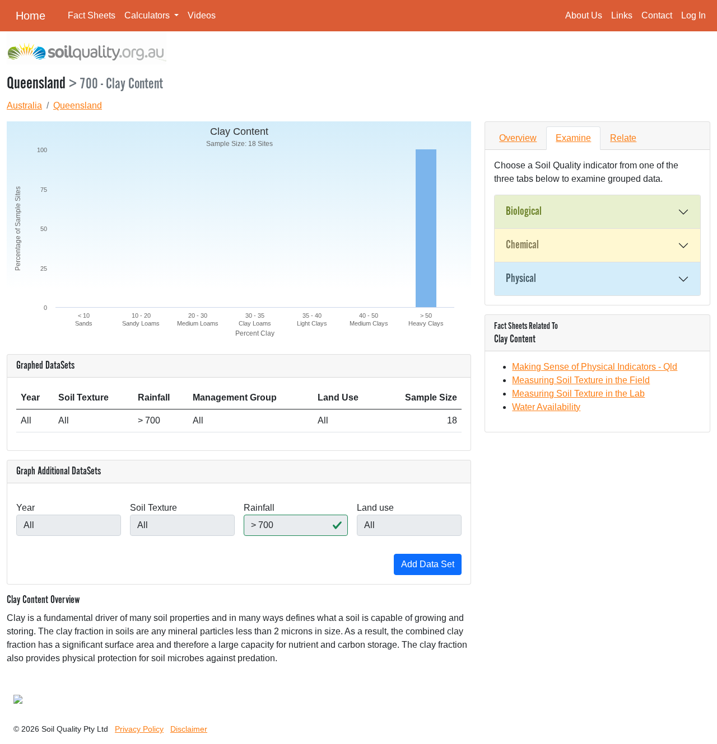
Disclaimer (188, 728)
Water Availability (546, 407)
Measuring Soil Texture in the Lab (578, 393)
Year (25, 507)
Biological (524, 211)
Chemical (522, 245)
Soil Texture (153, 507)
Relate (623, 138)
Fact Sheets (91, 15)
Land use (375, 507)
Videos (202, 15)
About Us (583, 15)
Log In (693, 15)
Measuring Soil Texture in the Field (581, 380)
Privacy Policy (139, 728)
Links (621, 15)
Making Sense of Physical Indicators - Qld (594, 366)
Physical (521, 278)
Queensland (77, 105)
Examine (573, 138)
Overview (518, 138)
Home (30, 16)
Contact (656, 15)
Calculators (148, 15)
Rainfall (259, 507)
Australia (24, 105)
